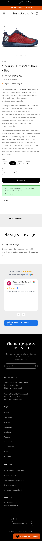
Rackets (7, 432)
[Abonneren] (35, 366)
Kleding (7, 422)
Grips (6, 452)
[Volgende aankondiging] (38, 2)
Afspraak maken (29, 536)
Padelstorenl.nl (10, 503)
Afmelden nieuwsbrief (13, 490)
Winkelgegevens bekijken (15, 194)
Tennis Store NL (19, 532)
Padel (20, 8)
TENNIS (13, 8)
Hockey (28, 8)
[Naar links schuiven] (16, 55)
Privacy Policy (10, 475)
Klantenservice (10, 485)
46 (28, 163)
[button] (4, 13)
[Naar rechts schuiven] (25, 55)
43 (6, 163)
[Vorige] (18, 314)
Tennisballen (9, 442)
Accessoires (9, 447)
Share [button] (6, 200)
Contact (7, 457)
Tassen (7, 437)
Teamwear (8, 417)
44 (13, 163)
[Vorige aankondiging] (4, 2)
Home (6, 412)
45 (20, 163)
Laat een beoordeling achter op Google (19, 323)
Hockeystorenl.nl (11, 506)
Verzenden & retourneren (14, 480)
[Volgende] (23, 314)
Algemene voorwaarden (14, 470)
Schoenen (8, 427)
